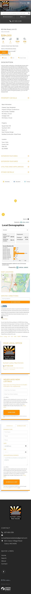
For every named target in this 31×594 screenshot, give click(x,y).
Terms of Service (14, 487)
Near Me (24, 16)
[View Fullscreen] (3, 281)
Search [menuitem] (4, 558)
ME (9, 336)
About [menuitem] (3, 561)
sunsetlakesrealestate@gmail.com (14, 538)
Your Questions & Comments (11, 455)
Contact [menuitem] (4, 564)
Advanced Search (8, 16)
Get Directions (15, 302)
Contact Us (6, 369)
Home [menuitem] (3, 555)
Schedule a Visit (21, 425)
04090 (19, 336)
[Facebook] (3, 571)
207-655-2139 (16, 21)
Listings (5, 336)
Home (1, 336)
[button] (28, 13)
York (12, 336)
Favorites (23, 3)
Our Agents (12, 369)
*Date (4, 443)
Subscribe (11, 412)
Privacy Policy (5, 319)
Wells (15, 336)
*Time (4, 449)
